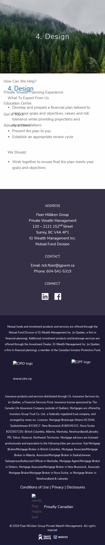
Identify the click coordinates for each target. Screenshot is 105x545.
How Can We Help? (20, 81)
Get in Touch (14, 114)
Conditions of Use (34, 487)
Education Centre (18, 103)
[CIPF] (82, 367)
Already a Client (17, 125)
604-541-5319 (58, 271)
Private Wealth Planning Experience (33, 92)
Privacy (58, 487)
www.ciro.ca (22, 378)
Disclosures (76, 487)
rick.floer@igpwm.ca (58, 265)
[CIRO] (37, 367)
